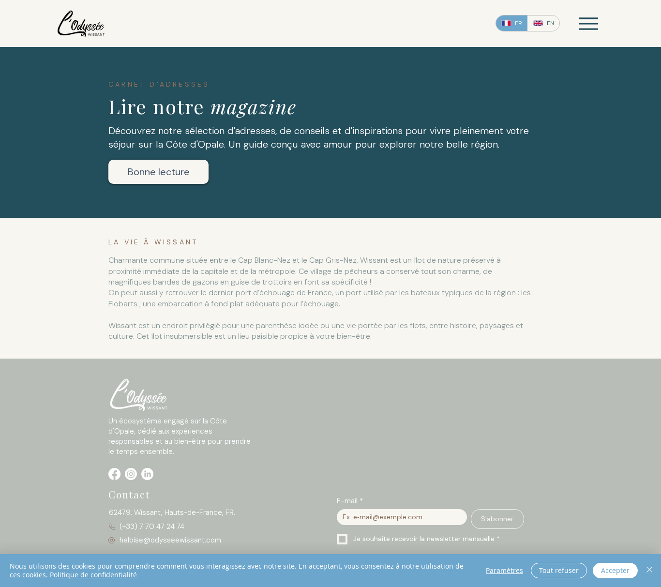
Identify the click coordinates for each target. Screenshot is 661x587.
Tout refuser (559, 570)
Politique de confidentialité (93, 574)
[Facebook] (114, 474)
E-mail (350, 501)
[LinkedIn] (147, 474)
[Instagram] (131, 474)
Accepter (615, 570)
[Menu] (588, 23)
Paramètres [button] (504, 570)
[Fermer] (649, 570)
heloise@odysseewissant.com (170, 540)
